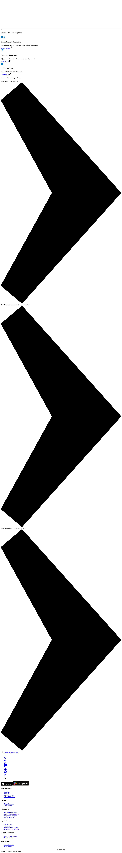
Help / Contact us (9, 804)
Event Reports (8, 838)
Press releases (8, 846)
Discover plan (5, 61)
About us (6, 792)
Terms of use (8, 824)
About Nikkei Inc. (9, 797)
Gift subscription (9, 817)
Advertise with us (9, 845)
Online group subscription (11, 814)
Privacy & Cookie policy (11, 827)
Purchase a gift (5, 74)
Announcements (8, 795)
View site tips (8, 805)
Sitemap (6, 793)
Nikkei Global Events (10, 836)
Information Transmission (11, 829)
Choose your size (5, 48)
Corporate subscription (10, 815)
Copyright (7, 826)
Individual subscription (10, 812)
